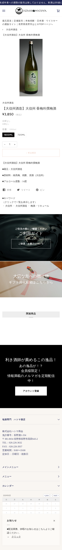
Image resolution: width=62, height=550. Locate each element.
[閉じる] (55, 519)
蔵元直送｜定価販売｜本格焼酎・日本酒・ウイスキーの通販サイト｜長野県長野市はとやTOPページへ (30, 22)
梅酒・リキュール (39, 205)
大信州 (8, 205)
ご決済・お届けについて (31, 243)
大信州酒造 (12, 29)
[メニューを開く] (6, 10)
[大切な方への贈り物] (31, 279)
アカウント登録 (31, 391)
